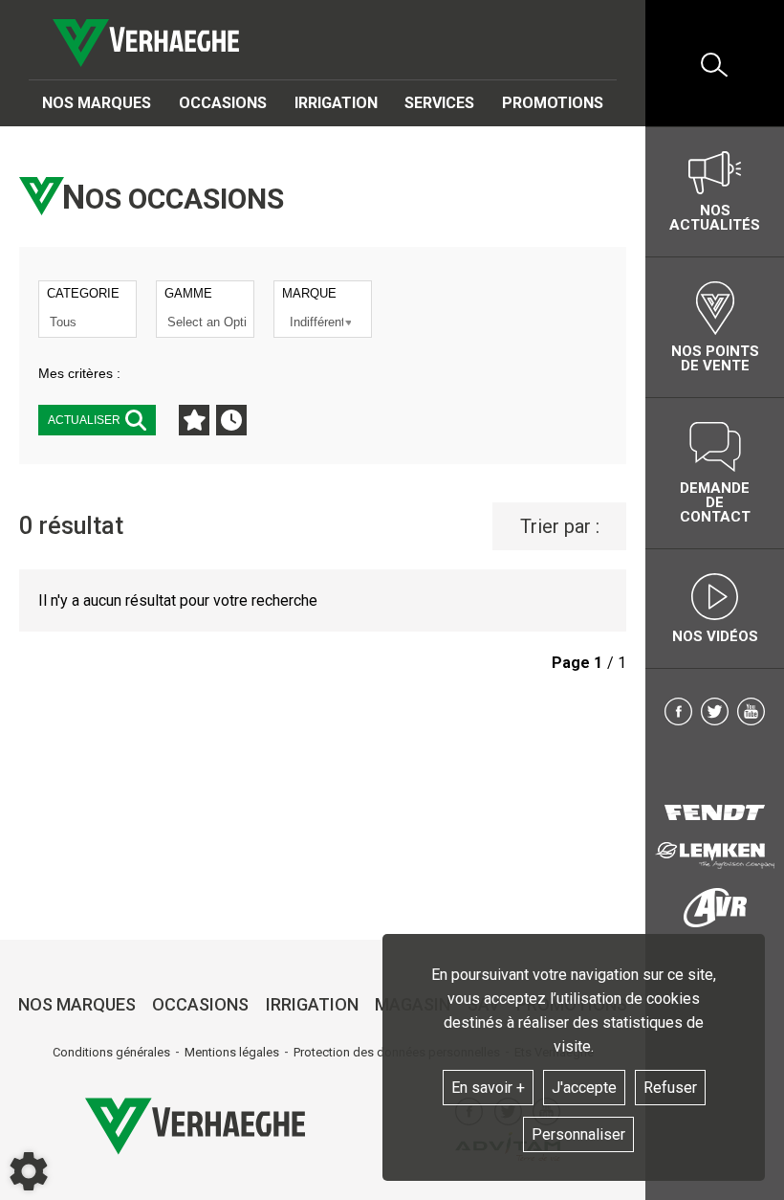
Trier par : (559, 526)
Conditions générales (111, 1052)
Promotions (552, 103)
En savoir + (488, 1087)
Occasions (223, 103)
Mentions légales (232, 1052)
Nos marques (96, 103)
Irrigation (336, 103)
